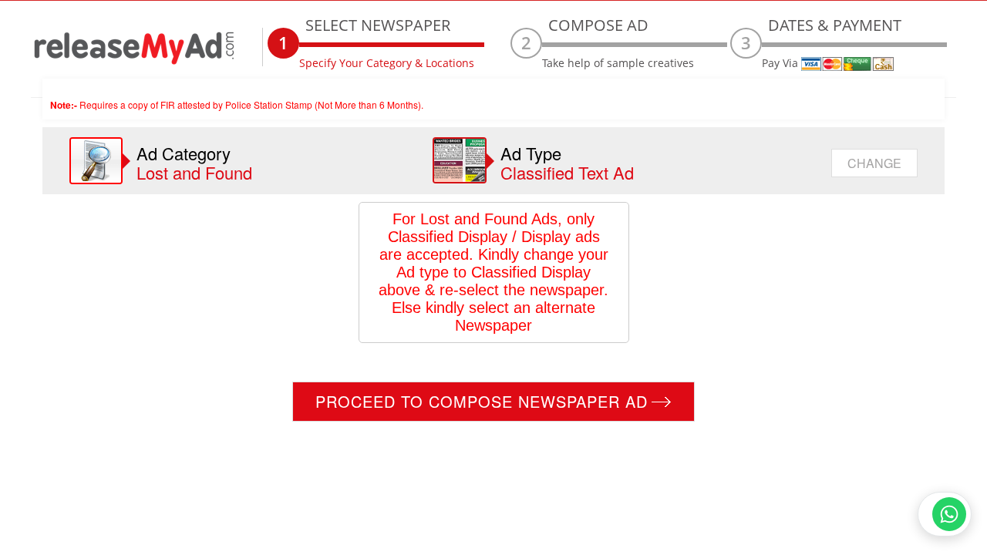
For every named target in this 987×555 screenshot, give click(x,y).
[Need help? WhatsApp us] (945, 514)
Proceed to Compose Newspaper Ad (481, 401)
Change (874, 163)
